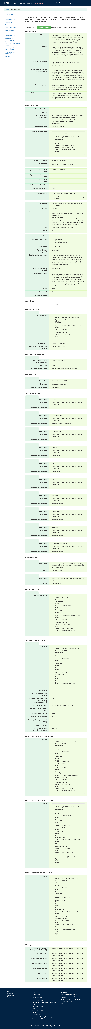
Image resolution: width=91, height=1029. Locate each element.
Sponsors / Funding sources (12, 41)
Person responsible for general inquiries (13, 44)
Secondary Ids (8, 22)
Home (48, 3)
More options (30, 28)
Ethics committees (10, 25)
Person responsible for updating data (11, 53)
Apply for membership (80, 3)
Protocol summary (9, 17)
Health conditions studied (11, 28)
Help (64, 3)
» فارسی (83, 10)
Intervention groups (10, 36)
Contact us (10, 995)
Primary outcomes (9, 30)
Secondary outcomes (10, 33)
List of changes (9, 14)
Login (70, 3)
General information (10, 20)
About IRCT (10, 993)
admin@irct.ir (36, 1015)
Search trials (56, 3)
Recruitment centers (10, 38)
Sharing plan (8, 56)
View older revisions (44, 28)
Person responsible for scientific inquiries (11, 48)
